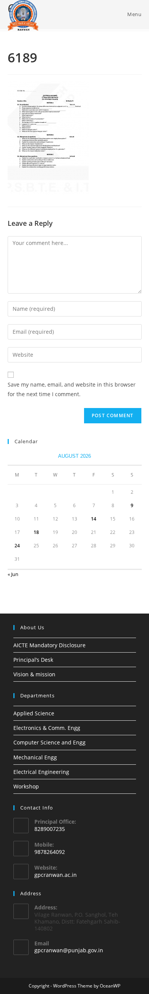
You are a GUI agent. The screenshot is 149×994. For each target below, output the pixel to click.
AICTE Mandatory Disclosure (49, 645)
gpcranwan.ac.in (55, 874)
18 (36, 532)
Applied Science (33, 713)
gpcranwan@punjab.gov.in (68, 950)
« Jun (13, 574)
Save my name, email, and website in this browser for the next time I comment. (72, 389)
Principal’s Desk (33, 659)
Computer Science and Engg (49, 742)
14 (93, 519)
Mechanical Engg (35, 757)
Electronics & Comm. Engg (46, 727)
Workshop (26, 786)
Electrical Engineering (41, 771)
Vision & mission (34, 674)
